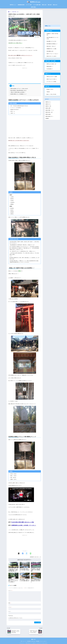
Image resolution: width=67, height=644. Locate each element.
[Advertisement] (24, 75)
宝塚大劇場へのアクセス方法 (51, 41)
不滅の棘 (48, 91)
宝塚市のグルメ (48, 104)
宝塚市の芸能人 (48, 114)
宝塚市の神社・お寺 (48, 112)
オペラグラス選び (29, 4)
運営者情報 (29, 641)
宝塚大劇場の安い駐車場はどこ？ (52, 43)
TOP (21, 641)
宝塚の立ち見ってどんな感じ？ (52, 56)
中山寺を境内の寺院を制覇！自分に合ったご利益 (22, 522)
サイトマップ (25, 641)
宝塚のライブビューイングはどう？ (52, 53)
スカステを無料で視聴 (36, 4)
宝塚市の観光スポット (49, 116)
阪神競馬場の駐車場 (21, 4)
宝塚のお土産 (44, 4)
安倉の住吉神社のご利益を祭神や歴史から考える (18, 90)
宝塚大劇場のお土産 (50, 51)
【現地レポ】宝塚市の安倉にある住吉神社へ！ (18, 92)
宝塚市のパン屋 (48, 106)
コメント (10, 590)
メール (10, 607)
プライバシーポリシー (43, 641)
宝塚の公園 (49, 4)
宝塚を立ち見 (55, 4)
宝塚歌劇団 (37, 641)
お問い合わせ (33, 641)
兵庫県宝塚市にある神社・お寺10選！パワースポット (23, 525)
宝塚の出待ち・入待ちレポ (51, 46)
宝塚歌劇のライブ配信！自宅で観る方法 (52, 34)
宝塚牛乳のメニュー (13, 4)
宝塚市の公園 (47, 108)
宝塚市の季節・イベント (49, 110)
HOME (34, 639)
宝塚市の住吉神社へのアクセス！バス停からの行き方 (19, 88)
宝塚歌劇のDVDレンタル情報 (51, 48)
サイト (9, 611)
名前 (9, 602)
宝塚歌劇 (47, 118)
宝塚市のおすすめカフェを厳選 (52, 76)
